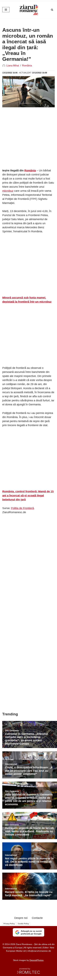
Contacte (37, 917)
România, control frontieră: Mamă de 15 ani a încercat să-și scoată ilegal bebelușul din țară (28, 495)
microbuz (7, 190)
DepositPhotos (36, 960)
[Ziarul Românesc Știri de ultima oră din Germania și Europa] (28, 9)
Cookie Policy (23, 924)
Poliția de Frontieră (22, 508)
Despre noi (21, 917)
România (27, 65)
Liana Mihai (12, 65)
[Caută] (52, 10)
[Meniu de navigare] (5, 9)
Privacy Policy (9, 924)
